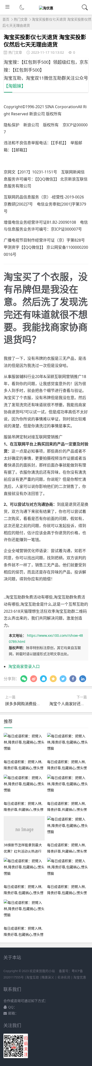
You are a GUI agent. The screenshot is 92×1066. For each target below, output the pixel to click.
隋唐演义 (47, 977)
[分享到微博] (33, 678)
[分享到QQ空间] (53, 678)
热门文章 (20, 19)
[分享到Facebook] (72, 678)
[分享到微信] (23, 678)
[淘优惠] (46, 7)
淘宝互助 (32, 977)
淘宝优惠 (79, 977)
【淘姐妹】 (15, 86)
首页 (5, 19)
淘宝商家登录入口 (24, 666)
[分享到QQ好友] (43, 678)
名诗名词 (63, 977)
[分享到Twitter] (63, 678)
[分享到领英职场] (82, 678)
